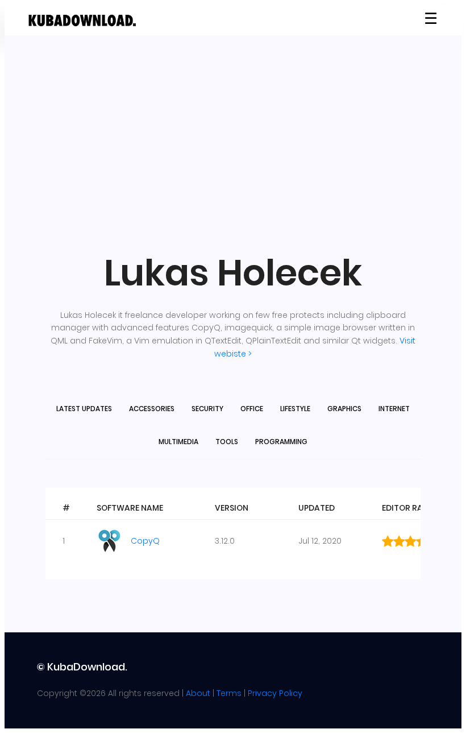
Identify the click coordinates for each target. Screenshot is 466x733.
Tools (226, 441)
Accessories (151, 408)
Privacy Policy (275, 693)
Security (207, 408)
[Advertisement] (233, 143)
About (198, 693)
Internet (394, 408)
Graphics (344, 408)
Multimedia (178, 441)
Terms (229, 693)
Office (251, 408)
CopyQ (145, 540)
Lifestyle (295, 408)
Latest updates (84, 408)
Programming (281, 441)
